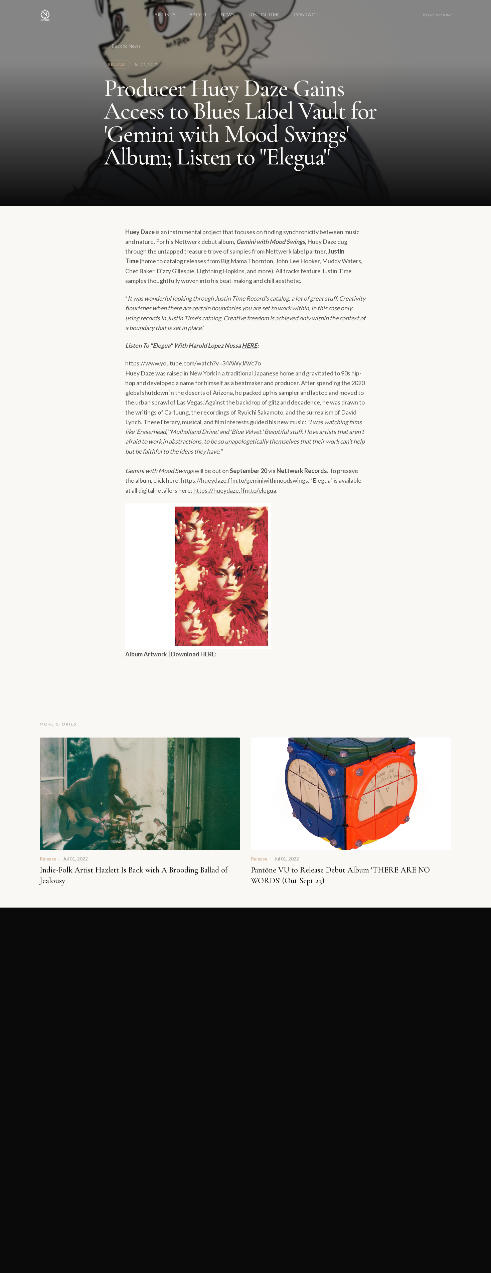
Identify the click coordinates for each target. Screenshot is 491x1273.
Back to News (126, 46)
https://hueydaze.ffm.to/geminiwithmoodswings (244, 480)
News (228, 14)
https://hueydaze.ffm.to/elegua (234, 490)
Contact (306, 14)
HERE (249, 345)
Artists (165, 14)
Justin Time (264, 14)
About (198, 14)
